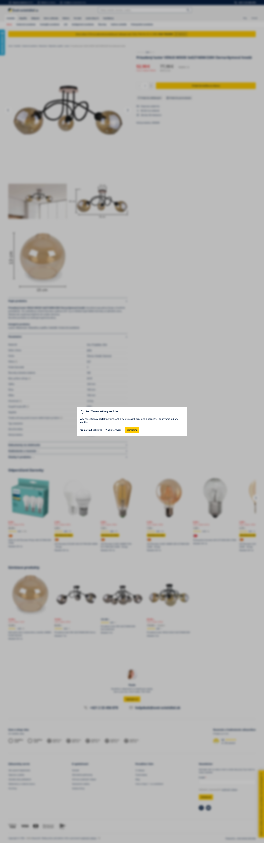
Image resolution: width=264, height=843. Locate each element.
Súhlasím (132, 429)
